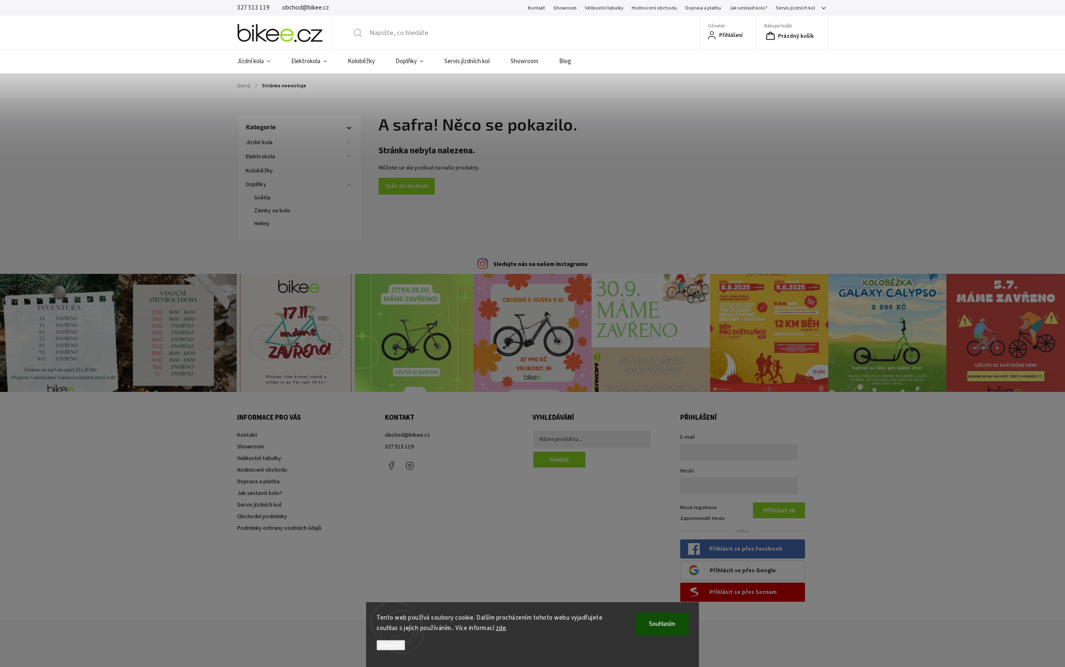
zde (501, 628)
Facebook (391, 465)
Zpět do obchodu (406, 186)
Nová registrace (698, 507)
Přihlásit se (779, 510)
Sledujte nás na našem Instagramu (540, 264)
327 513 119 (399, 447)
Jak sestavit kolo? (748, 8)
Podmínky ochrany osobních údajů (279, 528)
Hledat (559, 459)
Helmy (262, 223)
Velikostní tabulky (604, 8)
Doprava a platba (703, 8)
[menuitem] (259, 61)
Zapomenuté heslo (702, 518)
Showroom (565, 8)
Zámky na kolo (272, 211)
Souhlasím (662, 624)
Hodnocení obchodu (654, 8)
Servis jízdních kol (795, 8)
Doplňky (256, 184)
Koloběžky (259, 171)
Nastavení (391, 645)
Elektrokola (260, 157)
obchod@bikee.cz (407, 435)
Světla (262, 198)
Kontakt (536, 8)
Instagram (410, 465)
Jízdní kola (259, 142)
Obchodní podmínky (262, 516)
